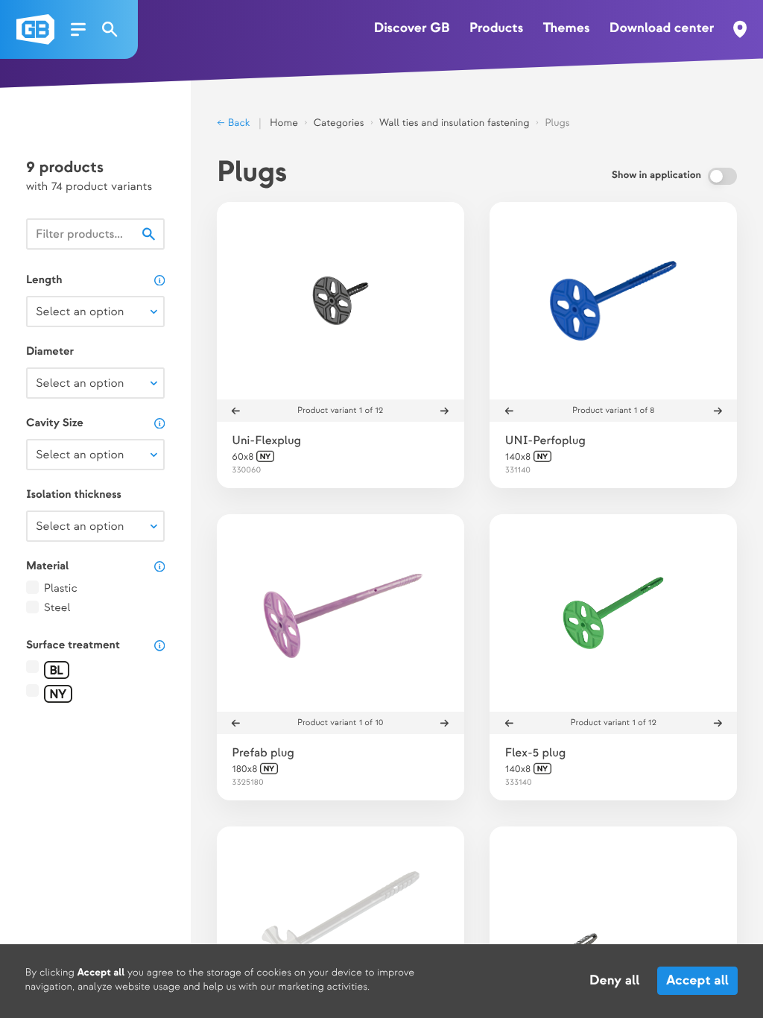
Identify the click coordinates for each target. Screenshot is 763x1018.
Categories (339, 124)
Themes (566, 29)
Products (496, 29)
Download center (662, 29)
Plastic (60, 588)
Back (237, 124)
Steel (57, 608)
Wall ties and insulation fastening (454, 124)
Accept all (698, 981)
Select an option (80, 312)
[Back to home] (35, 29)
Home (284, 124)
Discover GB (412, 29)
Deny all (614, 981)
